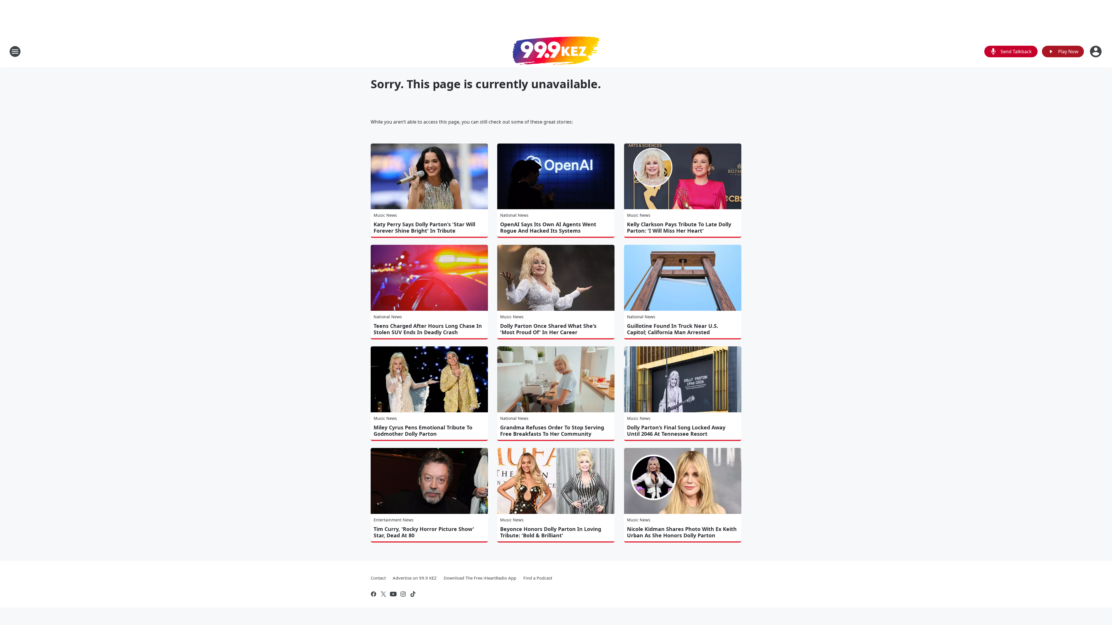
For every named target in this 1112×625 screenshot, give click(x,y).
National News (514, 215)
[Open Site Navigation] (15, 51)
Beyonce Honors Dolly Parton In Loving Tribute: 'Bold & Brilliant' (550, 532)
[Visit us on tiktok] (412, 594)
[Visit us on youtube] (393, 594)
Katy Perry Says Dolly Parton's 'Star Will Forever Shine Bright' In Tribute (424, 227)
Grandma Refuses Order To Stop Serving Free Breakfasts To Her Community (552, 430)
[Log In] (1096, 51)
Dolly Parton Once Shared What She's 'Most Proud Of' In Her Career (548, 329)
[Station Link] (556, 51)
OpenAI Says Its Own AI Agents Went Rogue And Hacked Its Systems (548, 227)
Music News (385, 215)
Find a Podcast (537, 578)
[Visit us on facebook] (373, 594)
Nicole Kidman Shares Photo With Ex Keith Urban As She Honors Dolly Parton (682, 532)
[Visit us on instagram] (403, 594)
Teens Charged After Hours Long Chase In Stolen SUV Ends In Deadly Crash (428, 329)
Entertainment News (394, 520)
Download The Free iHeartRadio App (480, 578)
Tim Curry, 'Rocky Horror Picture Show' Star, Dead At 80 (424, 532)
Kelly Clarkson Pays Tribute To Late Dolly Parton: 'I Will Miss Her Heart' (679, 227)
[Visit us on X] (383, 594)
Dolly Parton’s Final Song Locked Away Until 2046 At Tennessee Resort (676, 430)
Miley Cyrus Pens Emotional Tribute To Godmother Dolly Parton (423, 430)
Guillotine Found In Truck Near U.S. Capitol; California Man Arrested (672, 329)
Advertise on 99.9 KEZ (415, 578)
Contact (378, 578)
